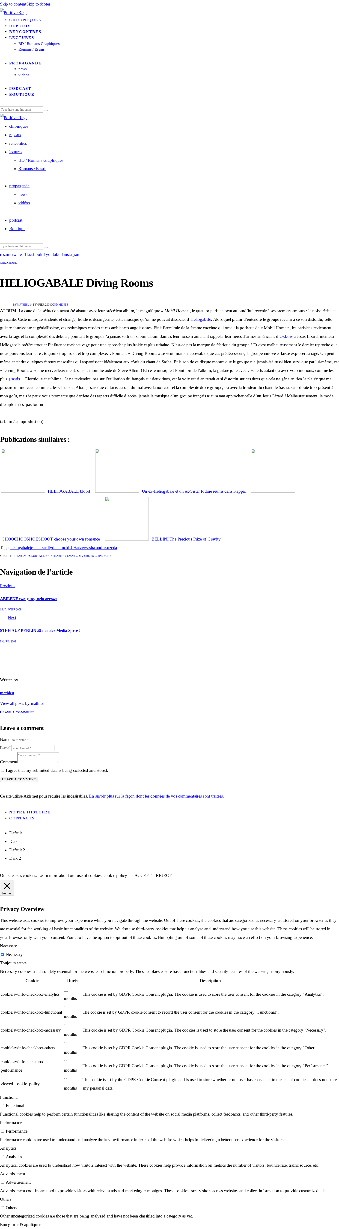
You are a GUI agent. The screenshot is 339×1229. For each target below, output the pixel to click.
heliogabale (20, 547)
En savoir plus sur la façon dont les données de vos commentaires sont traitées (156, 796)
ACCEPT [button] (143, 875)
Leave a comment (17, 712)
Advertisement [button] (12, 1173)
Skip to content (13, 4)
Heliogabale (200, 319)
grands (14, 378)
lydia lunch (58, 547)
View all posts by (22, 703)
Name (5, 739)
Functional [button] (9, 1097)
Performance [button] (11, 1122)
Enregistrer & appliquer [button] (20, 1224)
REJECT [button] (164, 875)
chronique (8, 262)
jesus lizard (39, 547)
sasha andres (96, 547)
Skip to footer (38, 4)
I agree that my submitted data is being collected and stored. (57, 770)
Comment (8, 761)
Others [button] (5, 1199)
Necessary (14, 954)
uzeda (112, 547)
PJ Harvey (77, 547)
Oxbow (286, 336)
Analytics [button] (8, 1148)
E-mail (6, 747)
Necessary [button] (8, 945)
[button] (93, 556)
